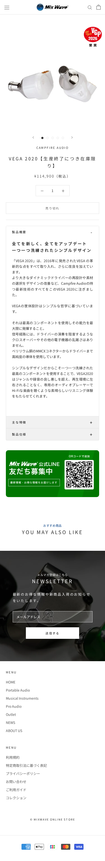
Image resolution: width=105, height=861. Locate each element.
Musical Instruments (22, 698)
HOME (10, 682)
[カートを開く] (98, 7)
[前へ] (33, 137)
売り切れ (52, 208)
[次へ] (72, 137)
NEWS (10, 722)
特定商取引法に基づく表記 (26, 765)
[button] (52, 232)
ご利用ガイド (16, 789)
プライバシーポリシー (23, 773)
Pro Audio (13, 706)
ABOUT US (14, 730)
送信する (52, 633)
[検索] (90, 7)
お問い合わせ (16, 781)
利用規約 (13, 757)
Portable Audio (18, 690)
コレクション (16, 797)
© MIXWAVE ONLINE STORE (52, 819)
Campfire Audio (52, 147)
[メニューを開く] (6, 7)
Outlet (11, 714)
